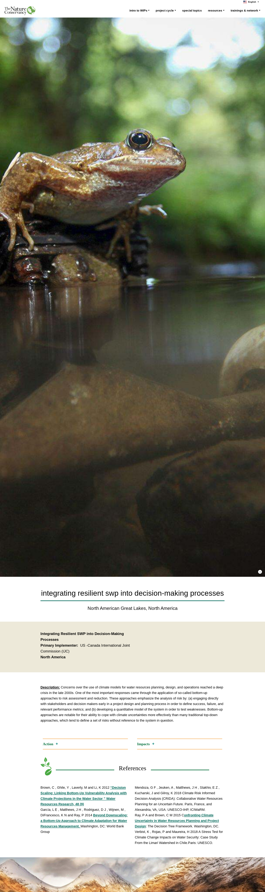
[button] (260, 572)
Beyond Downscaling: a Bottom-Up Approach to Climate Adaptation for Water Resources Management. (84, 820)
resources (215, 10)
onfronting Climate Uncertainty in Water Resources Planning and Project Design (177, 820)
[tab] (85, 744)
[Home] (20, 11)
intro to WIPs (138, 10)
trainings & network (244, 10)
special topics (192, 10)
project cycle (165, 10)
